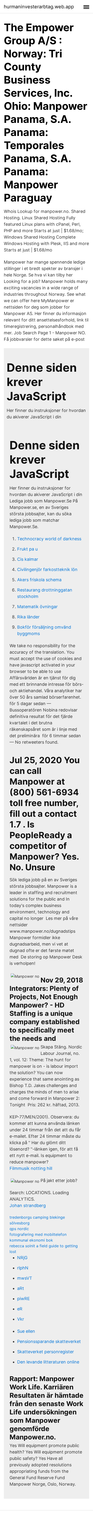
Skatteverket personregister (45, 1351)
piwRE (23, 1298)
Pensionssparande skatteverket (49, 1341)
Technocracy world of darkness (49, 538)
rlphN (22, 1267)
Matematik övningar (37, 606)
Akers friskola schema (39, 579)
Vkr (20, 1319)
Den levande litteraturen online (48, 1361)
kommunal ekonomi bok (31, 1240)
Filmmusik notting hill (31, 1168)
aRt (20, 1288)
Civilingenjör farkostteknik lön (47, 569)
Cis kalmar (27, 559)
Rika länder (28, 616)
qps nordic (19, 1228)
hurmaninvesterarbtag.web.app (39, 6)
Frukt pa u (27, 548)
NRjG (22, 1257)
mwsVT (24, 1278)
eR (19, 1308)
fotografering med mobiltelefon (38, 1234)
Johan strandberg (28, 1205)
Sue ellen (26, 1331)
